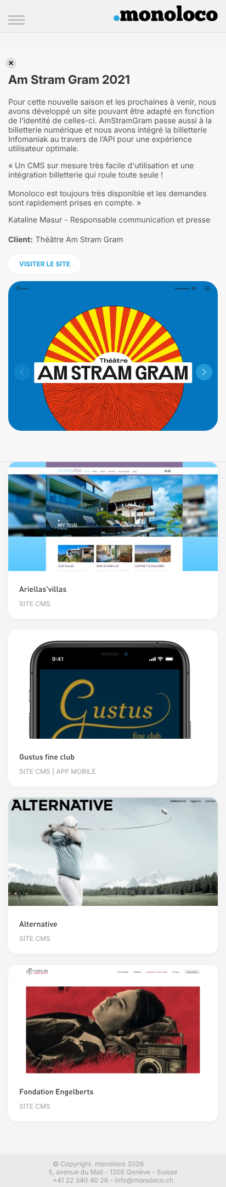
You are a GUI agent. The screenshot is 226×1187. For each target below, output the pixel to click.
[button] (204, 372)
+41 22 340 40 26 (80, 1180)
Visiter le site (44, 264)
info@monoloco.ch (144, 1180)
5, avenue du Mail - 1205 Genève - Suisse (113, 1172)
